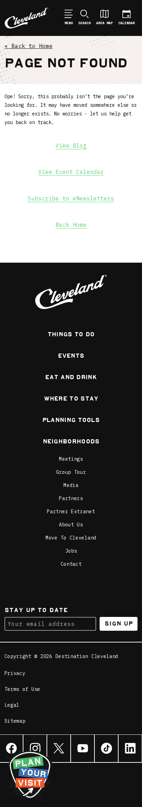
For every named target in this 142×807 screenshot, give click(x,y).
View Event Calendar (71, 171)
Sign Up (118, 623)
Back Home (71, 224)
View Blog (71, 145)
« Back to (28, 46)
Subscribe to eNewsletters (71, 198)
